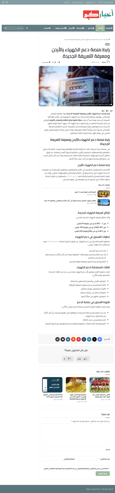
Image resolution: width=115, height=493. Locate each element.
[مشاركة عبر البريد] (63, 339)
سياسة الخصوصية (78, 2)
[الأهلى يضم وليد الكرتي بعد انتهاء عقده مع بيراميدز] (100, 385)
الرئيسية (108, 28)
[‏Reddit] (73, 339)
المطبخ (90, 28)
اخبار (99, 28)
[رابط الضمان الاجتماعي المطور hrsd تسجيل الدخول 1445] (52, 385)
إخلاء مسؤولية (90, 2)
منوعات (46, 28)
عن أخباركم (67, 2)
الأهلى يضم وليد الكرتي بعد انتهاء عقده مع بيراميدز (101, 395)
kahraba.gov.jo (72, 176)
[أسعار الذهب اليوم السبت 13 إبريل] (103, 193)
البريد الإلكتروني (104, 459)
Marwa (104, 62)
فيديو (71, 28)
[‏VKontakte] (68, 339)
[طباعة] (57, 339)
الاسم (107, 449)
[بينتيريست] (78, 339)
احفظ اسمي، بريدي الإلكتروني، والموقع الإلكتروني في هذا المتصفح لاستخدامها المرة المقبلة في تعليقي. (75, 468)
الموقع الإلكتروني (69, 459)
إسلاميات (79, 28)
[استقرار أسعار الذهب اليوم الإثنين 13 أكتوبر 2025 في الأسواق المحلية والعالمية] (76, 385)
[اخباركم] (98, 14)
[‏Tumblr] (84, 339)
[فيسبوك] (99, 339)
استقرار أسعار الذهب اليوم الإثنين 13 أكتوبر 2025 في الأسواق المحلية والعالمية (78, 396)
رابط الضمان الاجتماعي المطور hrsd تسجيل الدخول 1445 (52, 395)
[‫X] (94, 339)
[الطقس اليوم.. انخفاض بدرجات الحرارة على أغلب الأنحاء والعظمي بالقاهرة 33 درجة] (103, 202)
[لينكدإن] (89, 339)
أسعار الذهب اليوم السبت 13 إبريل (85, 192)
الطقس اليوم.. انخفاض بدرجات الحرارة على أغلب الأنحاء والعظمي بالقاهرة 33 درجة (70, 200)
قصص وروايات (60, 28)
